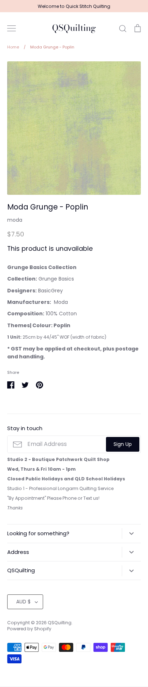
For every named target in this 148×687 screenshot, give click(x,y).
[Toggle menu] (11, 28)
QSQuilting (74, 28)
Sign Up (123, 444)
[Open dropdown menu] (131, 533)
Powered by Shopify (29, 629)
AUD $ (23, 601)
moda (14, 219)
